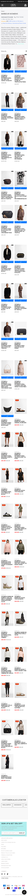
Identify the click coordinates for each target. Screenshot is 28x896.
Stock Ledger (5, 867)
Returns (3, 848)
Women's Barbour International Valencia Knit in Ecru (20, 456)
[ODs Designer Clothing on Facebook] (4, 874)
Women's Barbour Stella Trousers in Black (6, 706)
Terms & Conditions (6, 855)
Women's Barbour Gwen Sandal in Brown (20, 421)
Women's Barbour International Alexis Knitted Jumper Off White (7, 671)
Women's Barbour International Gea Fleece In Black (6, 269)
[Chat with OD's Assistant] (24, 892)
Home (2, 11)
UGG (26, 805)
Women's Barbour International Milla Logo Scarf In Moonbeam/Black (21, 195)
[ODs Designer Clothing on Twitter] (7, 874)
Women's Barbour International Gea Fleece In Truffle (6, 346)
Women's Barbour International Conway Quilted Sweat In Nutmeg (20, 384)
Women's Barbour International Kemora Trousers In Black (7, 117)
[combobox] (15, 8)
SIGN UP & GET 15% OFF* (11, 823)
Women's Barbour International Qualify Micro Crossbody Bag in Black (20, 269)
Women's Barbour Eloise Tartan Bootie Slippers (20, 706)
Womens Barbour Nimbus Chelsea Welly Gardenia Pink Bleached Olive (7, 599)
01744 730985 (20, 17)
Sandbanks (18, 805)
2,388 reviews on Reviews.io (15, 21)
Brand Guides (5, 863)
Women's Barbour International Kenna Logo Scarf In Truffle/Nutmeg (20, 79)
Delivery (3, 846)
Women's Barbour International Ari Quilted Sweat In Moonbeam (20, 156)
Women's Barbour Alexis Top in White (20, 598)
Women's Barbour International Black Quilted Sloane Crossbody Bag (6, 229)
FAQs (2, 844)
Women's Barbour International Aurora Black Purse (20, 346)
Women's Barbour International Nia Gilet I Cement (6, 635)
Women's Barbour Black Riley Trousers (6, 777)
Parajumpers (6, 805)
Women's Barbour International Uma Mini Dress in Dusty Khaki (20, 527)
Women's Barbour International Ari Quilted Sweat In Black (6, 78)
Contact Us (4, 857)
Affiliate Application (6, 838)
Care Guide (4, 861)
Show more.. (21, 43)
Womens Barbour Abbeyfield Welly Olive (21, 634)
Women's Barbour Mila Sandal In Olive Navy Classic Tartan (6, 527)
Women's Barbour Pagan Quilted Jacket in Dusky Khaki (21, 562)
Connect (3, 871)
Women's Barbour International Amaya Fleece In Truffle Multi (20, 117)
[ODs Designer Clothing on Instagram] (2, 874)
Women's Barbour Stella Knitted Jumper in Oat (21, 743)
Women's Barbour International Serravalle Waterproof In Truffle (6, 156)
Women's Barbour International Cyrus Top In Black (6, 307)
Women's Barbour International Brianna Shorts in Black (6, 456)
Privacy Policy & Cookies (8, 853)
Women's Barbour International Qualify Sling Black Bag (6, 423)
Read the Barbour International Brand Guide (14, 23)
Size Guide (4, 840)
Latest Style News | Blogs (8, 842)
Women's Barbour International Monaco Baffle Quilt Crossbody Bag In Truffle (7, 195)
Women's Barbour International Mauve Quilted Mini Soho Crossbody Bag (6, 385)
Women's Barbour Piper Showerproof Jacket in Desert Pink (7, 563)
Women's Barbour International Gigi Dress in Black (6, 492)
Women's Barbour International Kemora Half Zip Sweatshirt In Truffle (20, 229)
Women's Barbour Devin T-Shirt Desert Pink (20, 669)
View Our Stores (5, 859)
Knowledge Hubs (6, 865)
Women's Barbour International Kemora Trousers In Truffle (21, 307)
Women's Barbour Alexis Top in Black (20, 490)
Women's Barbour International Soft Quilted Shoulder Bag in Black (6, 744)
